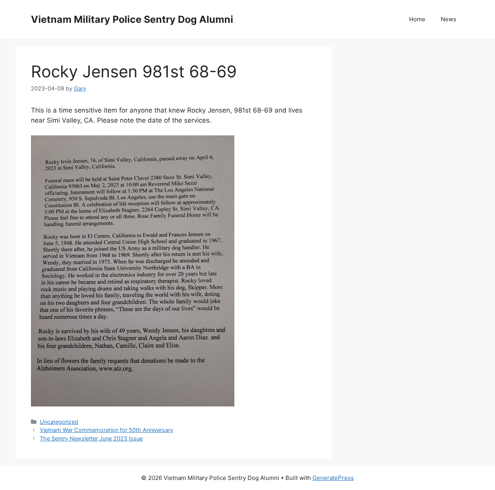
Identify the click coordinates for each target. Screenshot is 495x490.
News (448, 19)
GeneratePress (333, 477)
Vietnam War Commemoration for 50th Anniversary (106, 430)
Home (417, 19)
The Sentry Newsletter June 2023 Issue (91, 438)
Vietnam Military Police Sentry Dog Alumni (132, 19)
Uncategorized (59, 421)
